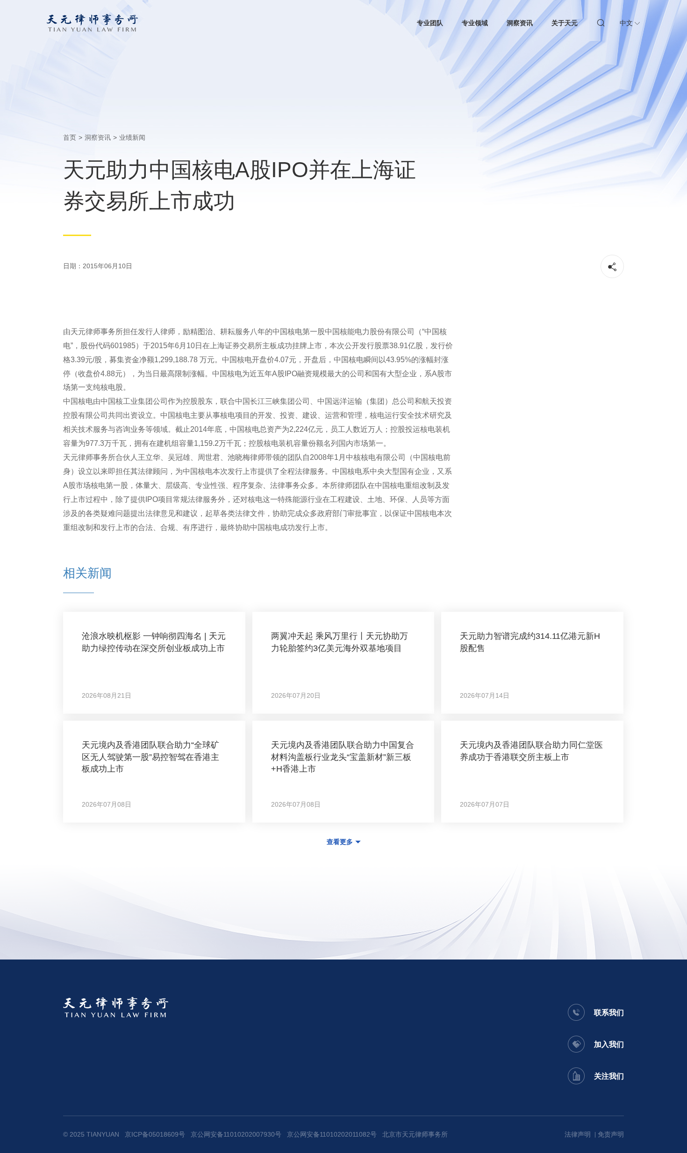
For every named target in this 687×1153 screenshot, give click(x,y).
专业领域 (475, 23)
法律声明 (578, 1134)
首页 (69, 137)
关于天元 (564, 23)
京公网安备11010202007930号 (236, 1134)
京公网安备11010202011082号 (332, 1134)
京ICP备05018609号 (155, 1134)
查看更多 (340, 841)
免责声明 (611, 1134)
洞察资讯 (520, 23)
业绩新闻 (132, 137)
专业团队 (430, 23)
